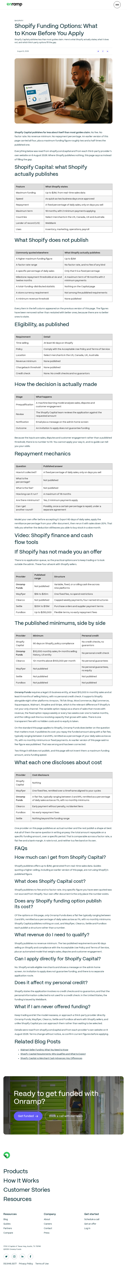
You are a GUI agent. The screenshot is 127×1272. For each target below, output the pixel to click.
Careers (48, 1224)
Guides (7, 1224)
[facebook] (30, 1256)
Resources (17, 1199)
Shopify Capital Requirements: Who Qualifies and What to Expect (53, 1054)
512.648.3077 (10, 1264)
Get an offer (90, 1224)
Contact (48, 1229)
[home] (14, 4)
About (47, 1220)
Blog (5, 1220)
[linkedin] (22, 1256)
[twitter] (6, 1256)
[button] (117, 4)
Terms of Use (42, 1264)
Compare (8, 1233)
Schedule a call (91, 1220)
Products (15, 1171)
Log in (87, 1229)
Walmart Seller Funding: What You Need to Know (44, 1050)
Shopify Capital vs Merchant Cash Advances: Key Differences (51, 1058)
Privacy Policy (26, 1264)
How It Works (21, 1181)
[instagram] (14, 1256)
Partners (7, 1229)
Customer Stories (26, 1190)
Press (46, 1233)
